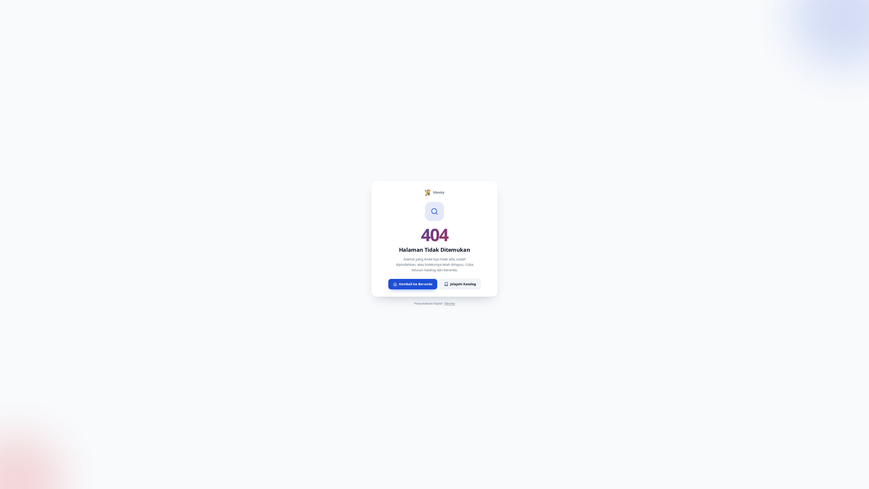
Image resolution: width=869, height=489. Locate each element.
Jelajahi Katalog (463, 284)
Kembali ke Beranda (415, 284)
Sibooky (438, 192)
